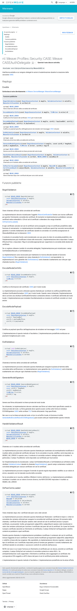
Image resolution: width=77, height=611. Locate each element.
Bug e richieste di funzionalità (49, 587)
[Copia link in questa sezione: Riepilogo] (14, 82)
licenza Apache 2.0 (48, 570)
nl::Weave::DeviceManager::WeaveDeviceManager (43, 92)
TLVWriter (54, 112)
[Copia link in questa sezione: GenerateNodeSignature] (26, 378)
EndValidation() (45, 257)
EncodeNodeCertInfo (11, 112)
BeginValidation (9, 101)
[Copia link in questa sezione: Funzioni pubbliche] (23, 183)
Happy (4, 590)
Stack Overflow (44, 593)
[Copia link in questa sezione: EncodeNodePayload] (23, 307)
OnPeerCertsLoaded (10, 166)
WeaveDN (52, 166)
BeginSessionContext (30, 101)
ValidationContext (55, 101)
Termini (4, 601)
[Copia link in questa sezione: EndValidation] (17, 342)
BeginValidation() (8, 257)
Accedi (72, 2)
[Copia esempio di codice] (73, 194)
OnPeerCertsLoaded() (10, 222)
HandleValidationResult (12, 155)
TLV (30, 411)
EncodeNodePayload (10, 121)
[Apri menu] (3, 2)
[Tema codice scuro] (71, 194)
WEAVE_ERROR (14, 107)
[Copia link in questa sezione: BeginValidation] (18, 190)
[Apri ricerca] (52, 2)
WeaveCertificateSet (11, 103)
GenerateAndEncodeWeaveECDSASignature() (18, 418)
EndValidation (8, 132)
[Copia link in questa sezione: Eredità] (11, 87)
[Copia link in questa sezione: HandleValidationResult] (25, 424)
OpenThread (6, 593)
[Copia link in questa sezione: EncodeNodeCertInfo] (23, 268)
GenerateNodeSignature (12, 144)
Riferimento (7, 8)
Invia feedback (67, 32)
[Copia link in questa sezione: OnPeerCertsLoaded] (22, 488)
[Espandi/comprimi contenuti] (16, 32)
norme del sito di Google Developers (13, 572)
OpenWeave (5, 27)
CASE (11, 75)
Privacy (11, 601)
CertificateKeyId (10, 168)
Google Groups (44, 590)
